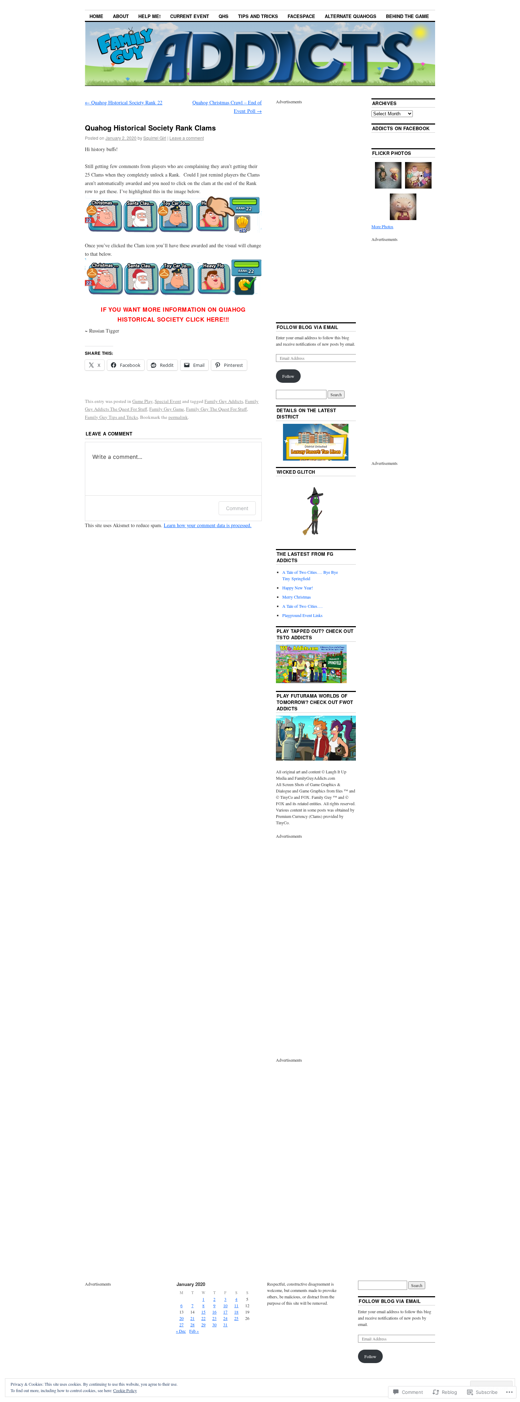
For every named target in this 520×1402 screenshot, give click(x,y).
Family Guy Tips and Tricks (111, 417)
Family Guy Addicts (223, 401)
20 (181, 1318)
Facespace (301, 16)
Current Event (189, 16)
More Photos (382, 226)
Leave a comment (186, 138)
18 (236, 1312)
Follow (288, 376)
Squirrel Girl (154, 138)
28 (192, 1324)
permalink (178, 417)
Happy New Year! (297, 587)
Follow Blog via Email (308, 327)
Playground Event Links (302, 615)
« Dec (181, 1331)
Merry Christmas (296, 597)
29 (203, 1324)
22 (203, 1318)
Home (96, 16)
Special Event (168, 401)
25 (236, 1318)
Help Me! (149, 16)
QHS (224, 16)
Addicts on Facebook (400, 128)
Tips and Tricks (258, 16)
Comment (237, 508)
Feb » (194, 1331)
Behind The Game (407, 16)
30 (214, 1324)
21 (192, 1318)
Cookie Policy (125, 1390)
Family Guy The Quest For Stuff (216, 409)
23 (214, 1318)
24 (225, 1318)
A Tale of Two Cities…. (302, 606)
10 (225, 1305)
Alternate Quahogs (350, 16)
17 (225, 1312)
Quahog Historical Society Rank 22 (123, 102)
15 (203, 1312)
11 (236, 1305)
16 (214, 1312)
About (121, 16)
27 (181, 1324)
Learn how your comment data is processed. (208, 525)
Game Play (142, 401)
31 (225, 1324)
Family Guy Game (166, 409)
